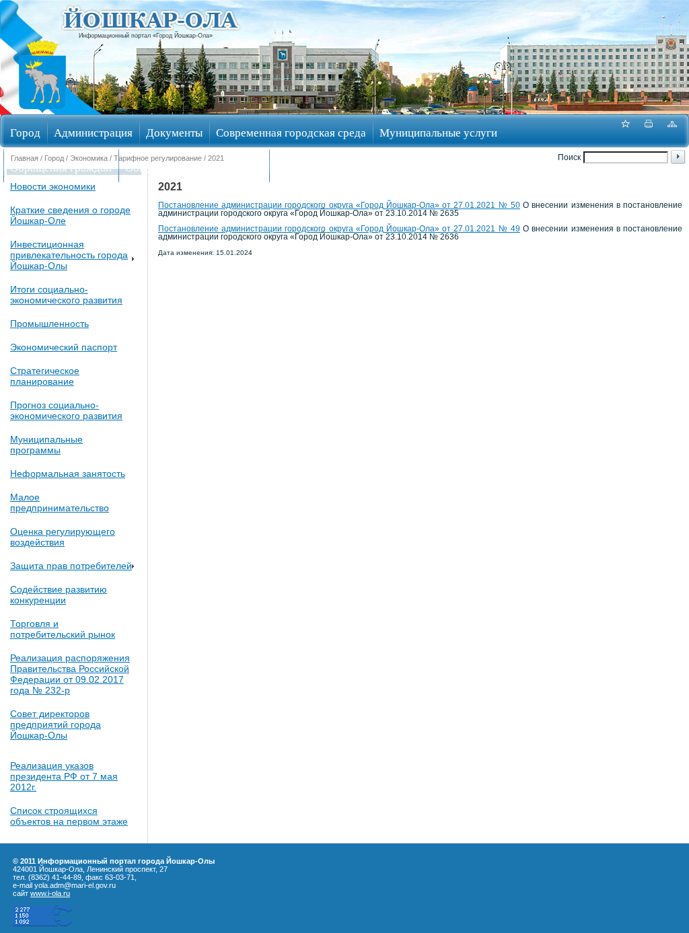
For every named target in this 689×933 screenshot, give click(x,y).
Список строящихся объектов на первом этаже (69, 816)
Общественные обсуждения (193, 167)
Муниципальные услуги (438, 132)
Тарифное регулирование (158, 158)
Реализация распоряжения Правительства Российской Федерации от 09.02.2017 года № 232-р (70, 674)
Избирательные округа (332, 167)
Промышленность (49, 323)
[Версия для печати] (648, 130)
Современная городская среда (291, 132)
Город (25, 132)
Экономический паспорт (63, 347)
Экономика (89, 158)
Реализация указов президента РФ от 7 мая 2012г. (64, 776)
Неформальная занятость (67, 473)
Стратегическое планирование (44, 376)
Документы (174, 132)
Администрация (93, 132)
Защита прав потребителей (71, 565)
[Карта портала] (672, 130)
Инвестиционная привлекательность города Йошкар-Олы (69, 255)
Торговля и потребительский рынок (62, 629)
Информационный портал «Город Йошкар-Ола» (146, 35)
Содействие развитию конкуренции (58, 594)
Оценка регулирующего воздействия (62, 537)
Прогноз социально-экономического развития (66, 410)
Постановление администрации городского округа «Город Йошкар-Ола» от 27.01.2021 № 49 (339, 229)
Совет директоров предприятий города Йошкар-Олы (55, 724)
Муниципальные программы (46, 444)
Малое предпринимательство (59, 502)
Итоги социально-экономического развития (66, 294)
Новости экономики (53, 186)
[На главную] (42, 110)
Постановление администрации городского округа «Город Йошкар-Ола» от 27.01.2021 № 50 (339, 205)
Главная (24, 158)
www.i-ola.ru (50, 893)
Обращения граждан (61, 167)
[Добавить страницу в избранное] (625, 130)
